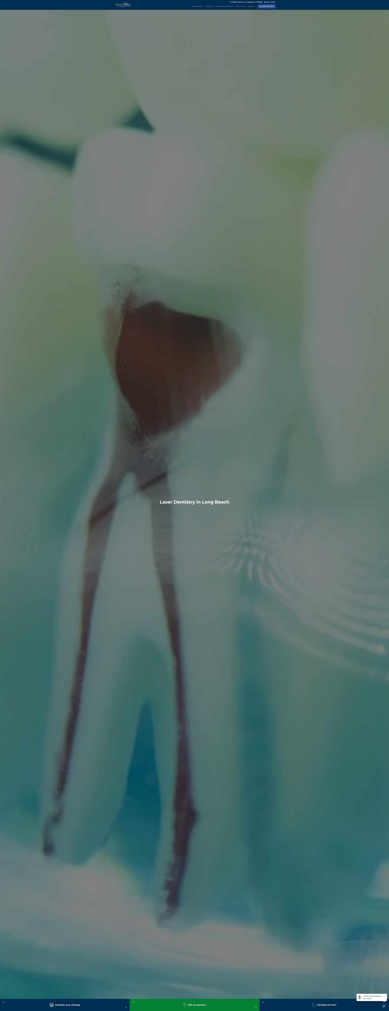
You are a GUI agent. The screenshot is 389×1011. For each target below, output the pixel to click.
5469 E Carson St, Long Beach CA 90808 (247, 2)
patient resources (224, 6)
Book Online (271, 2)
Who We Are (196, 6)
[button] (209, 6)
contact (251, 6)
